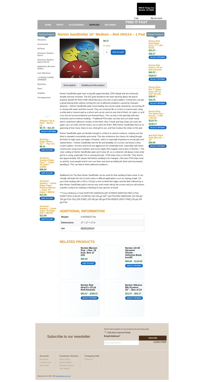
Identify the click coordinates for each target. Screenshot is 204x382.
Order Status (44, 365)
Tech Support (64, 368)
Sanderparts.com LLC (63, 376)
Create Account (45, 362)
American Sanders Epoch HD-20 (45, 61)
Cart (136, 18)
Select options (48, 131)
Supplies (41, 93)
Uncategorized (43, 97)
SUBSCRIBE (152, 338)
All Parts (41, 48)
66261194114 (87, 228)
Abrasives (41, 40)
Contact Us (89, 359)
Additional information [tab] (93, 85)
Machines (41, 84)
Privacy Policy (64, 359)
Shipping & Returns (66, 365)
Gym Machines (44, 73)
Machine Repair (65, 362)
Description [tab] (70, 85)
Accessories (42, 44)
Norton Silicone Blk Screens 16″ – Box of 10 (133, 287)
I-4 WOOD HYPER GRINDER (45, 78)
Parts (39, 88)
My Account (156, 18)
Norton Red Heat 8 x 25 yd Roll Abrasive (88, 287)
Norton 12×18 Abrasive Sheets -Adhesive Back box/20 (133, 253)
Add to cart (47, 150)
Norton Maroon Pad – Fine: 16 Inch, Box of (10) (89, 251)
